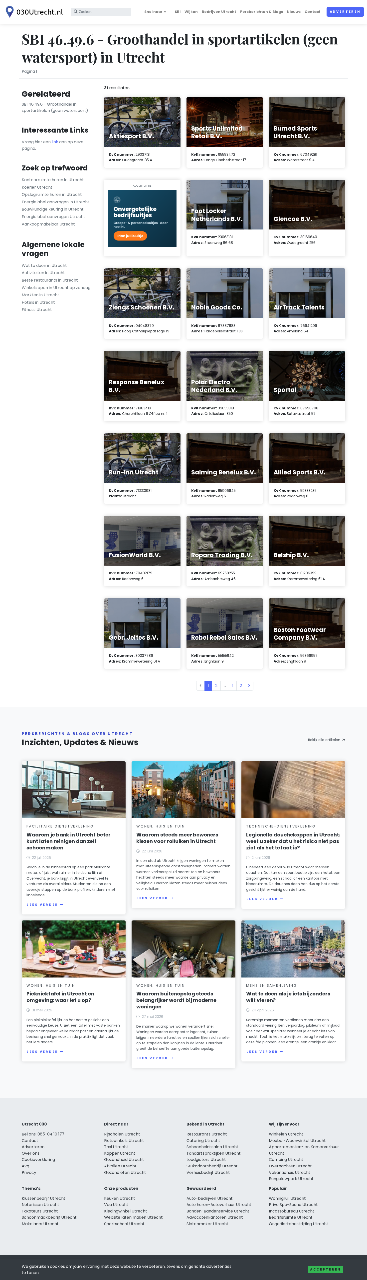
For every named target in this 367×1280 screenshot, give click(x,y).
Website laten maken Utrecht (133, 1217)
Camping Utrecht (286, 1159)
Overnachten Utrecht (290, 1166)
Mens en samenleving (271, 985)
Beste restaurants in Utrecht (50, 280)
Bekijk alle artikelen (324, 739)
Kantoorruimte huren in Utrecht (53, 180)
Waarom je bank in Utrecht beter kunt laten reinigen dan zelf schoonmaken (68, 841)
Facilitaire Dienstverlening (60, 826)
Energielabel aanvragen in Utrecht (55, 202)
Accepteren (325, 1269)
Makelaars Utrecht (40, 1224)
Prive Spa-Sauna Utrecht (293, 1204)
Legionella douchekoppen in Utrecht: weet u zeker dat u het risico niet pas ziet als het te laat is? (293, 841)
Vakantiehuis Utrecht (289, 1172)
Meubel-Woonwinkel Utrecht (297, 1140)
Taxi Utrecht (116, 1147)
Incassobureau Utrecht (291, 1211)
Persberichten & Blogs (261, 11)
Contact (313, 11)
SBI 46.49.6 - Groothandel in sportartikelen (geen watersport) (55, 107)
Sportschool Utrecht (124, 1224)
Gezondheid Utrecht (124, 1159)
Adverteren (345, 11)
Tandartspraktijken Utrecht (213, 1153)
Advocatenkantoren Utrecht (214, 1217)
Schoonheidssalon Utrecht (212, 1147)
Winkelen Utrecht (286, 1134)
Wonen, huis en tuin (160, 826)
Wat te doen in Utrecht (44, 265)
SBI (178, 11)
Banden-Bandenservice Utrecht (217, 1211)
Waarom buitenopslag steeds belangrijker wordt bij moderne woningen (176, 1000)
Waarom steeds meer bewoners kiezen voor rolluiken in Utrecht (177, 838)
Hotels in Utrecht (38, 302)
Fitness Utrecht (37, 309)
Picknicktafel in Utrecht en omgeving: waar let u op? (60, 997)
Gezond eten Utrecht (125, 1172)
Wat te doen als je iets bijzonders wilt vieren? (288, 997)
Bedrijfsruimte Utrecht (291, 1217)
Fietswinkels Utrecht (124, 1140)
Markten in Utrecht (40, 295)
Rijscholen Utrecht (122, 1134)
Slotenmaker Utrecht (207, 1224)
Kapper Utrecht (119, 1153)
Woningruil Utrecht (287, 1198)
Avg (25, 1166)
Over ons (30, 1153)
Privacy (29, 1172)
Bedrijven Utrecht (219, 11)
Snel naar (153, 11)
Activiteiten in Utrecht (43, 273)
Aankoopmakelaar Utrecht (48, 224)
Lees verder (42, 905)
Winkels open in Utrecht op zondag (56, 288)
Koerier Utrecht (37, 187)
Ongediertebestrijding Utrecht (298, 1224)
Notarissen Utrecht (40, 1204)
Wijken (191, 11)
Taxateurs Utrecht (40, 1211)
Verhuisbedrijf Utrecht (208, 1172)
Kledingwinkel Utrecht (125, 1211)
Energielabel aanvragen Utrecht (53, 217)
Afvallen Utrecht (120, 1166)
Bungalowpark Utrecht (291, 1179)
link (55, 142)
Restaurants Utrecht (206, 1134)
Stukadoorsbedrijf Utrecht (212, 1166)
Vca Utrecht (116, 1204)
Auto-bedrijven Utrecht (209, 1198)
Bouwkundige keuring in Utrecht (53, 209)
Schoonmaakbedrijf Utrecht (49, 1217)
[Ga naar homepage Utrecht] (33, 12)
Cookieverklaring (38, 1159)
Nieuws (294, 11)
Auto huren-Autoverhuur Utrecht (218, 1204)
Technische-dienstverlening (281, 826)
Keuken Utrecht (119, 1198)
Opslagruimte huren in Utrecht (52, 194)
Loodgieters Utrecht (206, 1159)
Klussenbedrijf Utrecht (43, 1198)
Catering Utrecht (203, 1140)
